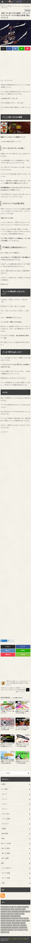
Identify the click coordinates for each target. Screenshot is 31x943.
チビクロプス (15, 918)
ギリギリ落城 (6, 873)
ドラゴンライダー (11, 920)
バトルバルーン (25, 920)
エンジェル (17, 909)
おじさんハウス (4, 907)
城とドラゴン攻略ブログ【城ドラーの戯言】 (17, 938)
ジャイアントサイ (5, 916)
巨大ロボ (20, 930)
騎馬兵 (7, 932)
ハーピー (18, 920)
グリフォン (21, 911)
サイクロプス (10, 913)
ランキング (5, 823)
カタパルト (3, 911)
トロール (3, 920)
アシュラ (11, 640)
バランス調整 (6, 818)
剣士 (15, 930)
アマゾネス (25, 907)
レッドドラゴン (23, 927)
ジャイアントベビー (5, 918)
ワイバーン (3, 930)
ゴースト (27, 911)
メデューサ (23, 925)
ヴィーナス (10, 930)
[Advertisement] (15, 65)
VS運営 (3, 784)
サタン (22, 913)
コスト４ (4, 809)
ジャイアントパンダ (15, 916)
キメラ (9, 911)
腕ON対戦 (5, 833)
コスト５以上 (6, 814)
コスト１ (4, 794)
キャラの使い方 (6, 868)
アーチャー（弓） (5, 909)
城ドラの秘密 (6, 853)
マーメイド (9, 925)
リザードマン (15, 927)
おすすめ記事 (13, 907)
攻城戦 (4, 828)
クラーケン (14, 911)
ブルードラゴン (15, 923)
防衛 (3, 838)
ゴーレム (3, 913)
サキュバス (16, 913)
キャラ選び (4, 789)
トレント (26, 918)
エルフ (12, 909)
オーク (23, 909)
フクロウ (9, 923)
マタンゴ (3, 925)
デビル (21, 918)
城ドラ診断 (5, 858)
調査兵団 (25, 930)
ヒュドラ (3, 923)
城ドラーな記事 (6, 843)
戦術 (2, 863)
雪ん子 (2, 932)
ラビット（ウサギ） (5, 927)
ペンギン (23, 923)
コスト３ (4, 640)
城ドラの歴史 (6, 848)
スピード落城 (6, 878)
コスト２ (4, 799)
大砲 (3, 883)
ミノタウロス (16, 925)
